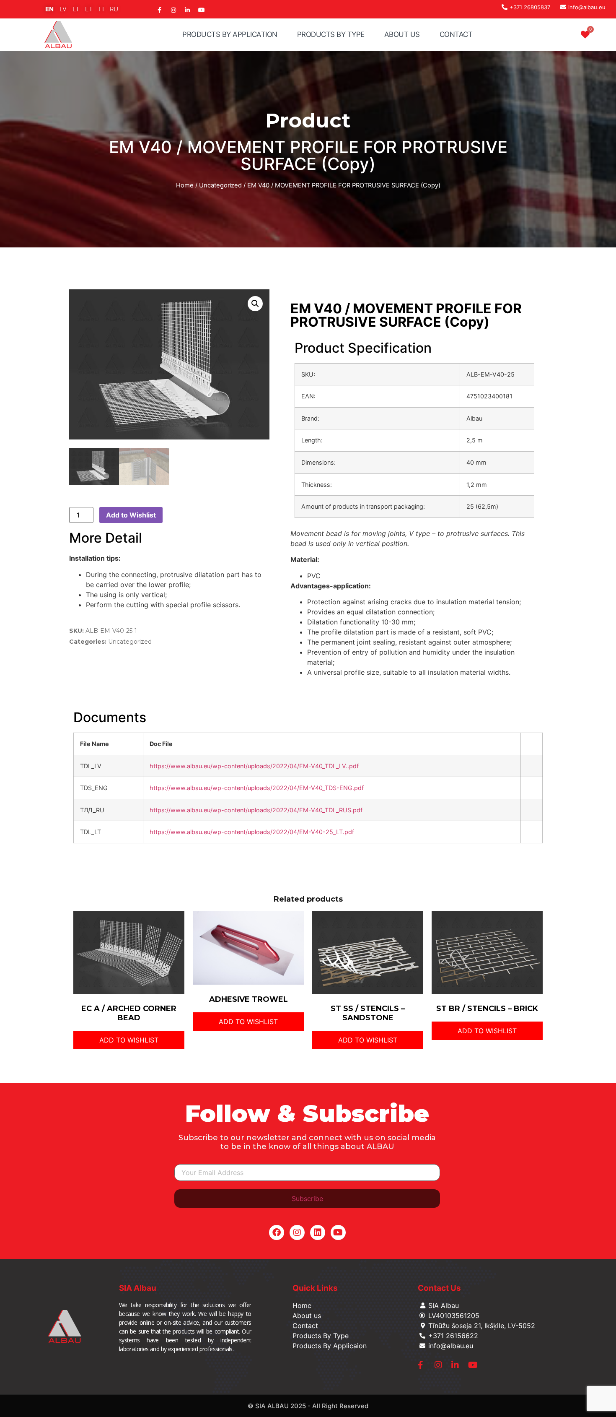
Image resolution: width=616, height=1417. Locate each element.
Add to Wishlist (131, 515)
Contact (456, 34)
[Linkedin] (317, 1232)
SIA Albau (137, 1288)
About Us (402, 34)
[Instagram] (297, 1232)
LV (63, 9)
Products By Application (229, 34)
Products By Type (331, 34)
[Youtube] (338, 1232)
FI (101, 9)
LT (75, 9)
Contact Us (439, 1288)
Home (185, 185)
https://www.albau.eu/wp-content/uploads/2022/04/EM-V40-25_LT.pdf (252, 831)
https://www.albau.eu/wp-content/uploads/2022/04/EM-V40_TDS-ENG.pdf (257, 787)
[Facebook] (276, 1232)
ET (89, 9)
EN (49, 9)
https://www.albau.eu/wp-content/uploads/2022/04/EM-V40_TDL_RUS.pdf (256, 810)
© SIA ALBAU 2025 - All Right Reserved (308, 1406)
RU (114, 9)
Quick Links (315, 1288)
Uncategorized (220, 185)
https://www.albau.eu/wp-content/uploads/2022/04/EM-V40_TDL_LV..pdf (254, 766)
